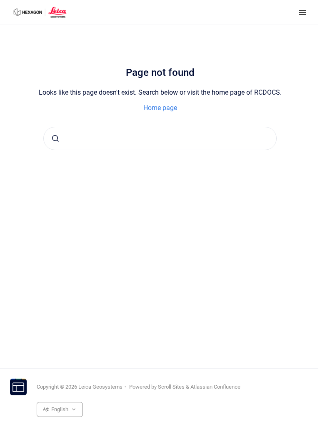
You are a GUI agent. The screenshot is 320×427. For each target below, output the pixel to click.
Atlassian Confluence (215, 387)
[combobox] (160, 138)
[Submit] (55, 138)
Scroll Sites (171, 387)
